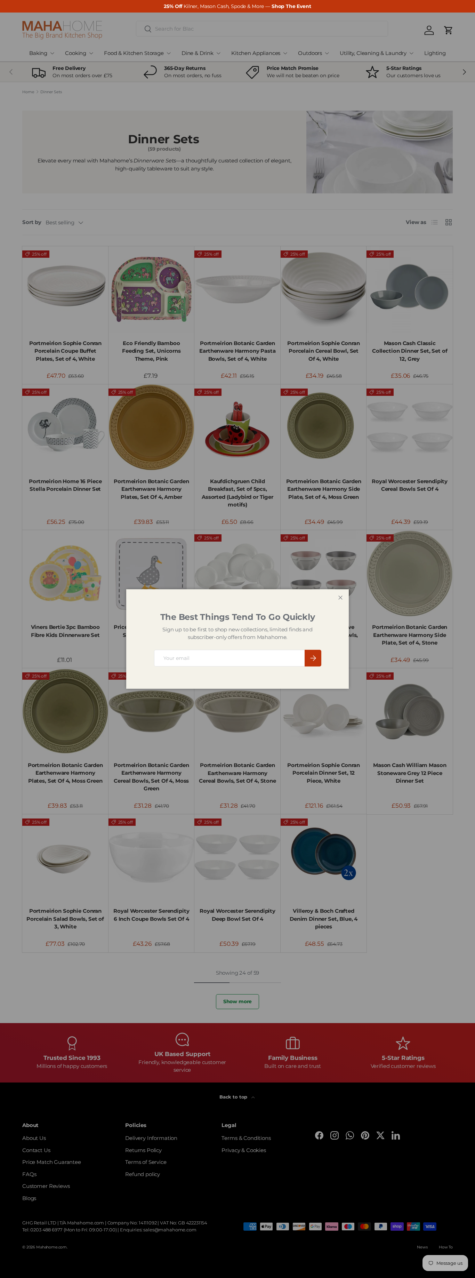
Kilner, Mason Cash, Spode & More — (237, 6)
